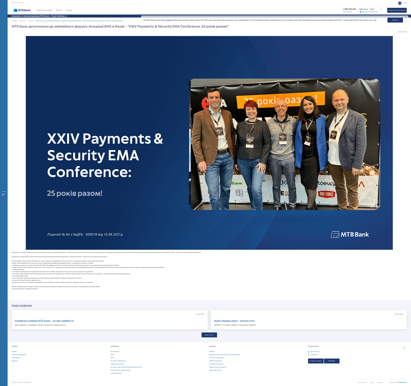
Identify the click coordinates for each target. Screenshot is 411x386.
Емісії (112, 354)
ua (406, 2)
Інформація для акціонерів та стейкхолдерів (224, 354)
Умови (372, 382)
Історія (14, 351)
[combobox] (376, 9)
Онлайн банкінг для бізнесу (397, 10)
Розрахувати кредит (216, 364)
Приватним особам (44, 10)
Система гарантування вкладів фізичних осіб (126, 367)
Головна (14, 21)
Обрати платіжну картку (217, 367)
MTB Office (331, 361)
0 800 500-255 (349, 9)
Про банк (23, 21)
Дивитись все (209, 335)
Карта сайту (362, 382)
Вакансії (14, 361)
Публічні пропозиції (117, 364)
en (403, 2)
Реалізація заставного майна (121, 370)
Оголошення (115, 351)
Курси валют (16, 358)
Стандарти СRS (116, 373)
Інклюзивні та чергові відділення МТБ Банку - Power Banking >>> (39, 16)
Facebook (314, 354)
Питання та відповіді (216, 358)
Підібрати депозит (215, 361)
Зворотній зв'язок (215, 370)
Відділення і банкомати (370, 12)
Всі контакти (347, 12)
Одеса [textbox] (372, 9)
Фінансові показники (19, 354)
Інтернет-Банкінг (316, 361)
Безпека (379, 382)
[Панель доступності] (399, 3)
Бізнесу (59, 10)
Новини (69, 10)
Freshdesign (402, 382)
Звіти (112, 358)
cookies (168, 20)
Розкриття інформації (118, 361)
